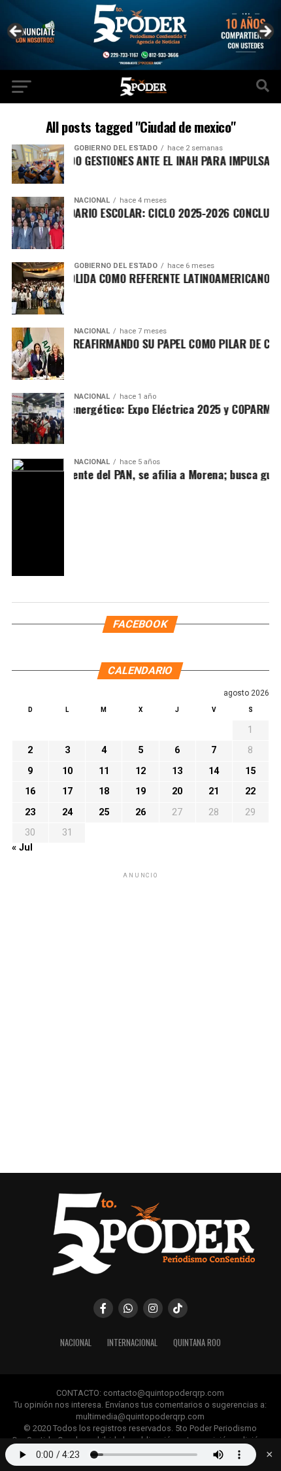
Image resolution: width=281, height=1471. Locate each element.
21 (213, 791)
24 (67, 811)
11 (104, 770)
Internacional (132, 1342)
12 (140, 770)
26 (140, 811)
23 (30, 811)
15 (250, 770)
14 (213, 770)
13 (177, 770)
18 (104, 791)
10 (67, 770)
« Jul (22, 847)
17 (67, 791)
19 (140, 791)
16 (30, 791)
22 (250, 791)
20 (177, 791)
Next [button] (264, 32)
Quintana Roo (197, 1342)
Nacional (75, 1342)
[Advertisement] (140, 1021)
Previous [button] (16, 32)
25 (104, 811)
